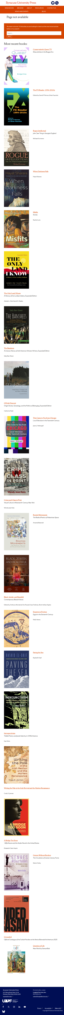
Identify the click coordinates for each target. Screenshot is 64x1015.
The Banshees (9, 348)
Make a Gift (58, 1008)
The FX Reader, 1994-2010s (44, 90)
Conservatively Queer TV (42, 49)
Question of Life (38, 946)
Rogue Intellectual (39, 131)
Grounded (8, 937)
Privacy (39, 1008)
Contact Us (51, 8)
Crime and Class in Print (13, 500)
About (29, 8)
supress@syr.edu (7, 996)
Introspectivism (9, 733)
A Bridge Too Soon (11, 840)
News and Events (21, 11)
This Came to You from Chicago (44, 418)
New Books (9, 8)
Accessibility (48, 1008)
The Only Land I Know (12, 293)
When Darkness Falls (40, 171)
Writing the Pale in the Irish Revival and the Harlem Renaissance (27, 788)
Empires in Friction (40, 612)
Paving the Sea (38, 652)
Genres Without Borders (42, 855)
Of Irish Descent (10, 403)
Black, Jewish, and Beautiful (14, 597)
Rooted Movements (40, 515)
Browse (20, 8)
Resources (39, 8)
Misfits (35, 212)
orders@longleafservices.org (40, 996)
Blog (44, 11)
